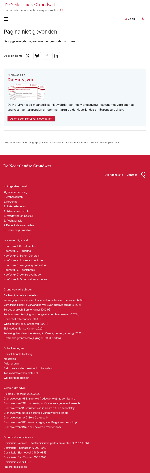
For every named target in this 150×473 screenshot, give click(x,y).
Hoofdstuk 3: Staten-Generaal (22, 255)
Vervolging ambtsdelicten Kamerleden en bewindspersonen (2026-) (45, 300)
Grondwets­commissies (18, 437)
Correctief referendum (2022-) (22, 319)
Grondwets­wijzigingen (18, 289)
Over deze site (113, 174)
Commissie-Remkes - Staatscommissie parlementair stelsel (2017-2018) (46, 443)
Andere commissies (15, 466)
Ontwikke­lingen (14, 348)
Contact (132, 174)
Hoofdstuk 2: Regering (17, 250)
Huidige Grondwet (15, 186)
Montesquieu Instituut (46, 10)
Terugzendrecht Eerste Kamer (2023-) (27, 309)
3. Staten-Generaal (15, 206)
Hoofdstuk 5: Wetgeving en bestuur (25, 265)
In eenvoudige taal (16, 240)
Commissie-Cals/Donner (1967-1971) (25, 457)
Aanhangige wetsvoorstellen (21, 295)
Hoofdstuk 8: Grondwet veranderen (25, 279)
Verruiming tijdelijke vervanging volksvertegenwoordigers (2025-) (44, 304)
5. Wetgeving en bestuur (18, 215)
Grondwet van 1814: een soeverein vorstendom (32, 427)
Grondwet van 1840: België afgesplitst (26, 417)
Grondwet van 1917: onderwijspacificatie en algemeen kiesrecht (42, 403)
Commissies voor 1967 (17, 462)
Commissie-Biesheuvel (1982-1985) (25, 452)
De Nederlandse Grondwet (29, 5)
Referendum (11, 363)
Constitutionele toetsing (18, 354)
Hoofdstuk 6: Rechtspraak (19, 269)
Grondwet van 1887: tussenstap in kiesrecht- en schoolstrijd (40, 408)
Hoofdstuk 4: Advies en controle (23, 260)
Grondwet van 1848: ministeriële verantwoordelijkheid (36, 412)
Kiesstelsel (10, 358)
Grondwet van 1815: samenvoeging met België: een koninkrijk (40, 422)
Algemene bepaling (15, 192)
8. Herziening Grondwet (18, 230)
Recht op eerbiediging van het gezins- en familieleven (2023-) (41, 314)
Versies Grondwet (15, 387)
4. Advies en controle (16, 211)
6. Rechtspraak (13, 220)
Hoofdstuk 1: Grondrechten (20, 246)
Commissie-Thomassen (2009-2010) (25, 447)
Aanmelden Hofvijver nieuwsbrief (31, 118)
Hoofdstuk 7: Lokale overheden (23, 274)
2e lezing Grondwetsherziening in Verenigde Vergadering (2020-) (44, 333)
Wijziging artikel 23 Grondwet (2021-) (26, 323)
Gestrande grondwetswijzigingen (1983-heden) (32, 338)
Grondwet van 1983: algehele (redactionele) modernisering (39, 398)
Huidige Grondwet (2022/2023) (22, 393)
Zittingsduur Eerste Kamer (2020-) (24, 328)
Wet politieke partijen (16, 377)
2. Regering (11, 201)
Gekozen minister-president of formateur (28, 368)
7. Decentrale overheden (19, 225)
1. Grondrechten (13, 196)
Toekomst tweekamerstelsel (21, 373)
